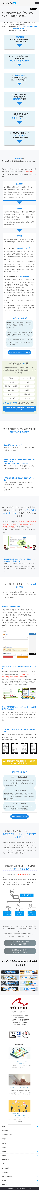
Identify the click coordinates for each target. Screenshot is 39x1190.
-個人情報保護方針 (24, 1020)
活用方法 (4, 1143)
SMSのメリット (6, 1147)
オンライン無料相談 (7, 1176)
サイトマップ (5, 1184)
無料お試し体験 (5, 1168)
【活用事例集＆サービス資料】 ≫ (20, 951)
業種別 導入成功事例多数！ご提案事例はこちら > (19, 408)
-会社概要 (13, 1020)
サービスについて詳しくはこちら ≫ (19, 352)
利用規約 (4, 1155)
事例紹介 (4, 1139)
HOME (3, 1126)
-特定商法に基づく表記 (20, 1024)
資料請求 (4, 1180)
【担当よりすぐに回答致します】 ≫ (19, 943)
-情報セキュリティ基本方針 (20, 1022)
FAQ (3, 1164)
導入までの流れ (5, 1159)
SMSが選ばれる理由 (7, 1135)
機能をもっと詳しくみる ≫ (19, 816)
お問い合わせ (5, 1172)
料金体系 (4, 1151)
